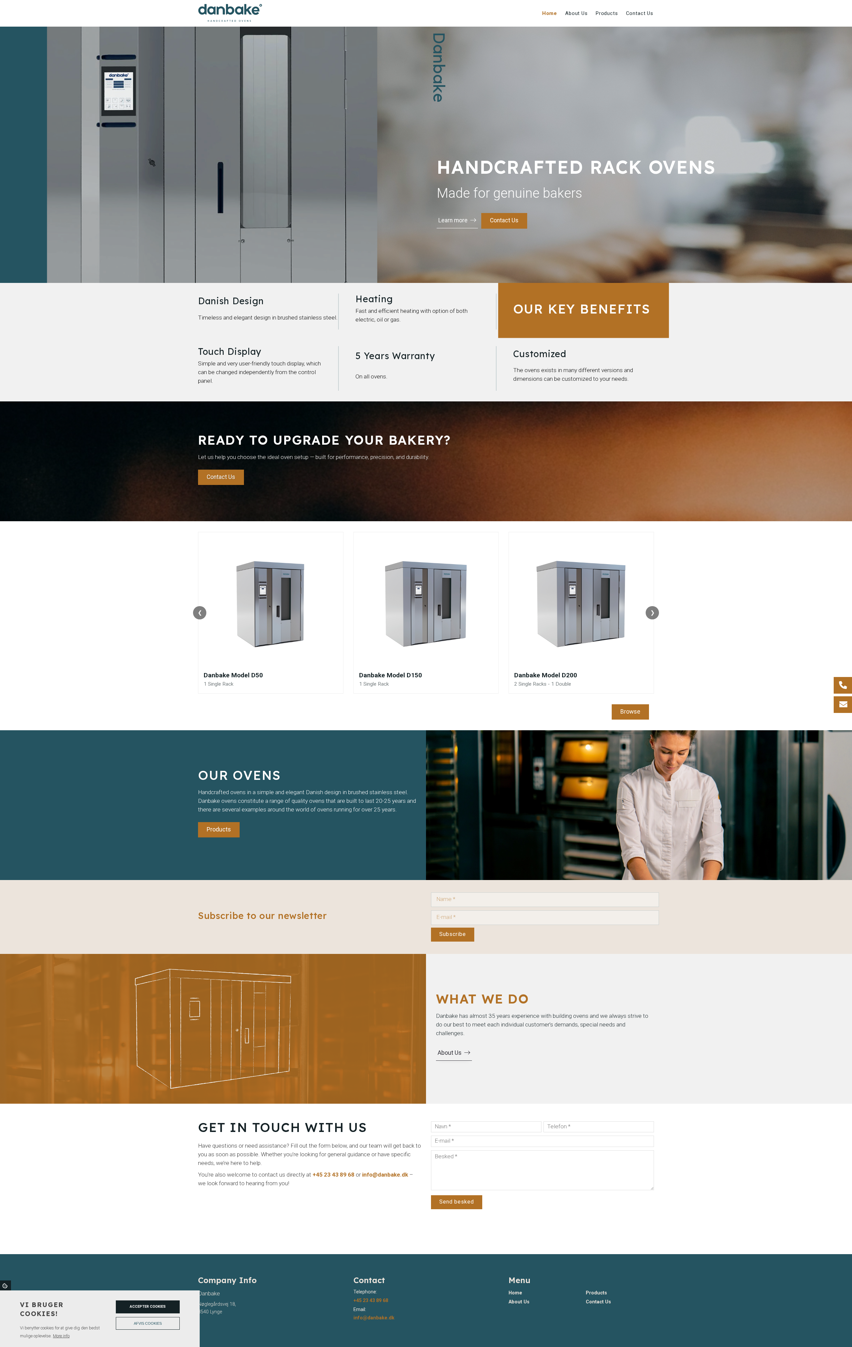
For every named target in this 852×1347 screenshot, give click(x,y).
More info (61, 1335)
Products (219, 829)
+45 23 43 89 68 (333, 1174)
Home (515, 1293)
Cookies (5, 1285)
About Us (450, 1052)
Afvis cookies (148, 1323)
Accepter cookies (148, 1306)
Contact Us (504, 220)
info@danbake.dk (385, 1174)
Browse (630, 711)
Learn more (453, 220)
